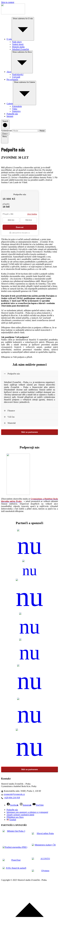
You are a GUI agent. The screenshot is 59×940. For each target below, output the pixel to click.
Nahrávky (16, 111)
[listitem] (15, 835)
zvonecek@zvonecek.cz (14, 794)
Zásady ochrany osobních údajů (20, 814)
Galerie (10, 103)
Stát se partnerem (29, 432)
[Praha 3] (29, 544)
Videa (14, 109)
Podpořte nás (12, 114)
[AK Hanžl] (29, 713)
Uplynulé (16, 77)
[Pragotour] (29, 625)
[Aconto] (29, 679)
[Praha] (29, 569)
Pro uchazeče (12, 79)
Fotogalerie (17, 106)
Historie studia (18, 47)
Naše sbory (17, 42)
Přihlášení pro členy (15, 817)
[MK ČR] (29, 595)
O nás (9, 39)
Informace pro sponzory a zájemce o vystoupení (27, 812)
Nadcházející (17, 74)
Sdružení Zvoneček (20, 49)
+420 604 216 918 (12, 797)
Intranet (10, 116)
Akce (9, 72)
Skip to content (7, 2)
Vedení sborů (17, 44)
